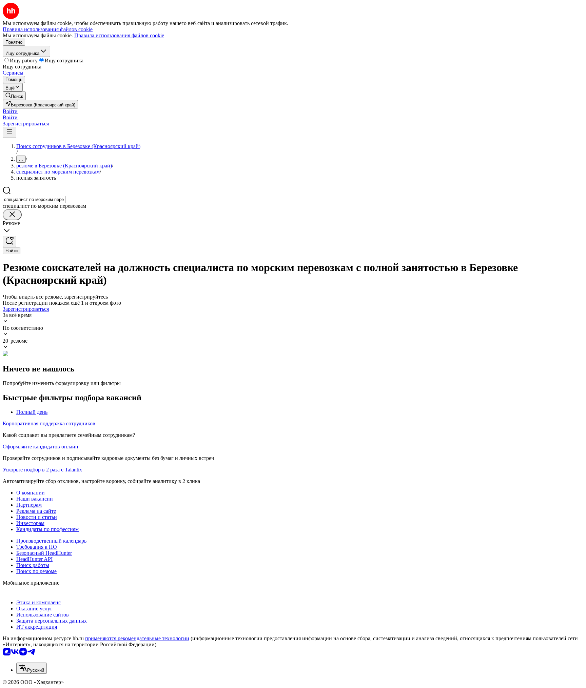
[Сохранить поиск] (9, 241)
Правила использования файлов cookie (119, 35)
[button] (10, 111)
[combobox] (34, 199)
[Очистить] (12, 214)
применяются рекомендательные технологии (137, 638)
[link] (14, 96)
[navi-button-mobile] (9, 132)
